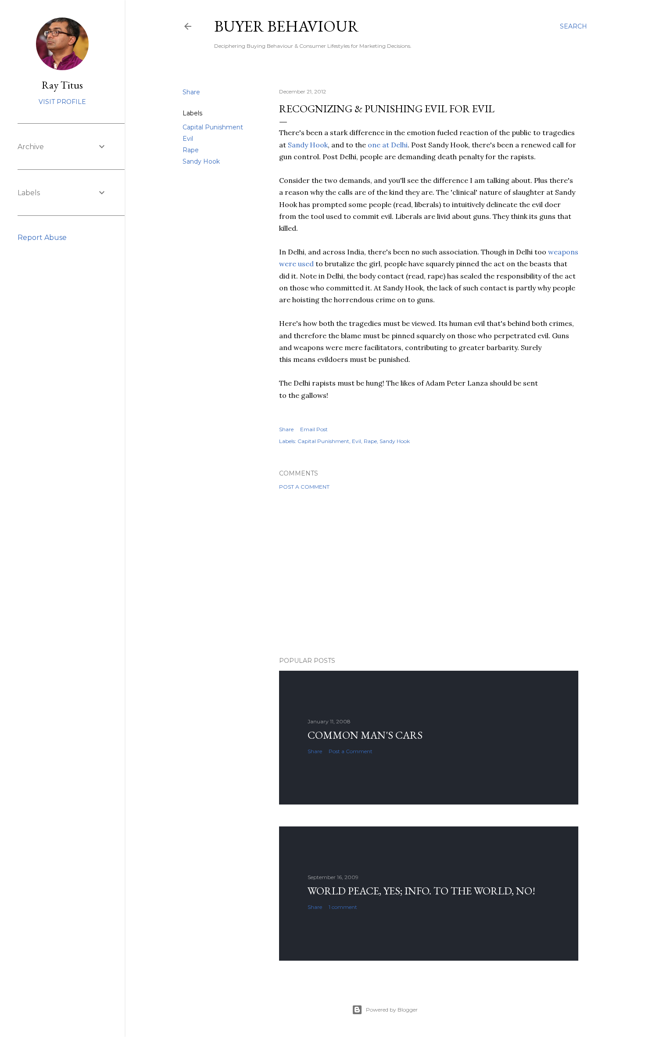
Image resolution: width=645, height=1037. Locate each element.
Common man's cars (365, 735)
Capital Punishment (213, 127)
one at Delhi (388, 144)
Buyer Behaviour (286, 26)
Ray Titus (62, 85)
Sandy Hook (201, 161)
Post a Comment (304, 486)
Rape (191, 150)
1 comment (343, 907)
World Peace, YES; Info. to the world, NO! (421, 891)
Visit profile (62, 102)
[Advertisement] (428, 573)
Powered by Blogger (392, 1009)
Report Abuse (42, 237)
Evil (188, 139)
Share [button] (191, 92)
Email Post (314, 429)
